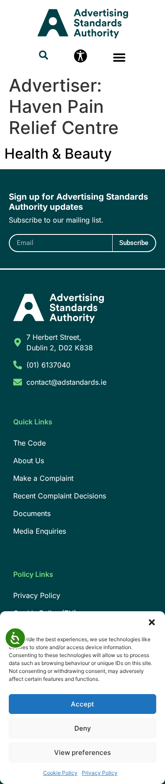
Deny (82, 728)
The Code (29, 442)
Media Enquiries (39, 531)
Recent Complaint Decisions (59, 495)
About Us (28, 460)
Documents (32, 513)
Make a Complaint (43, 478)
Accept (82, 704)
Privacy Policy (99, 772)
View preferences (82, 752)
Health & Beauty (58, 153)
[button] (151, 622)
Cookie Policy (60, 772)
